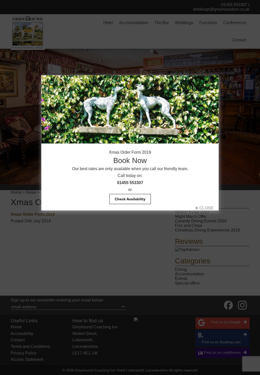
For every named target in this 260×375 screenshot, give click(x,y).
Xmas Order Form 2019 (130, 152)
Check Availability (130, 199)
